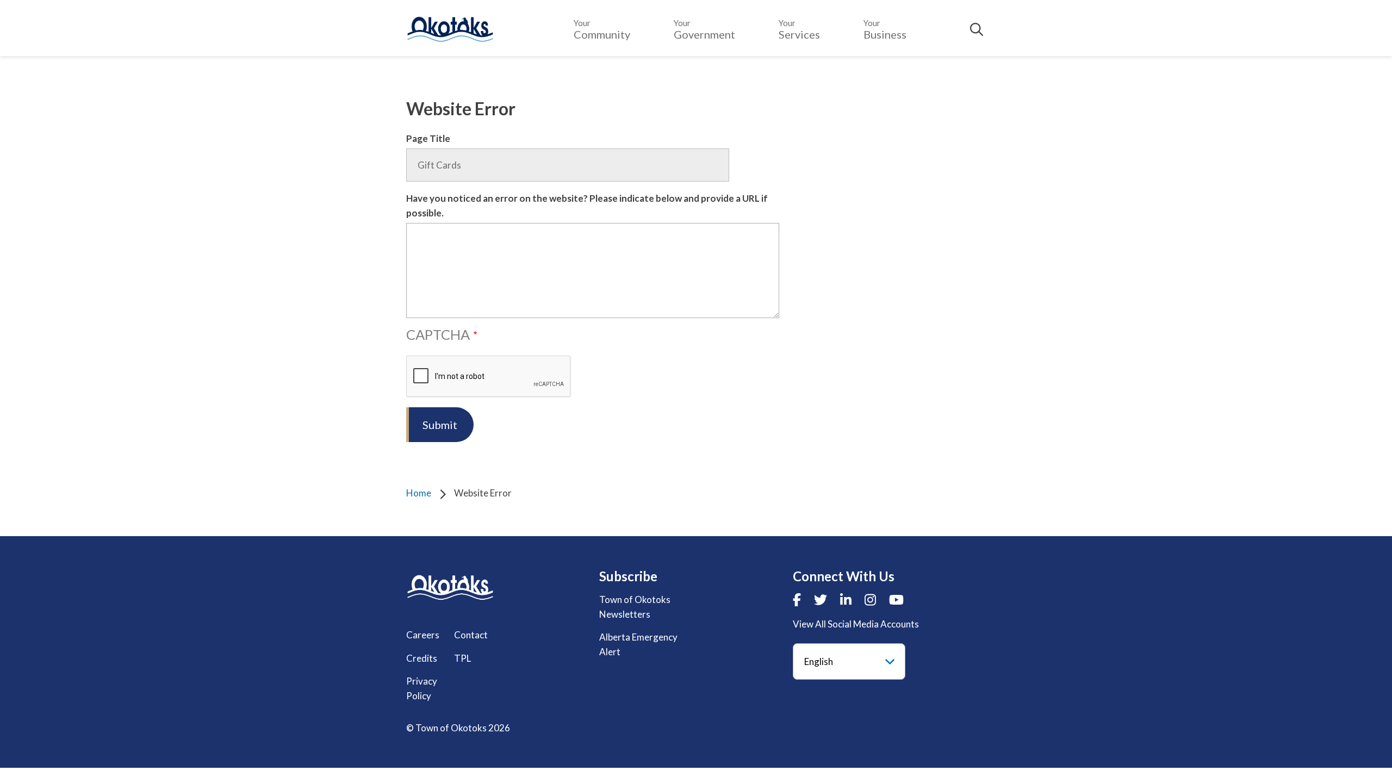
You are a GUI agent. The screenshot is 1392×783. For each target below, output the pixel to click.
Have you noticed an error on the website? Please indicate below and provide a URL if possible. (587, 205)
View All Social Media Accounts (856, 624)
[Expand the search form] (976, 29)
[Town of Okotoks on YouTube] (896, 599)
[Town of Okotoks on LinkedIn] (846, 599)
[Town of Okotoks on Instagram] (870, 599)
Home (418, 493)
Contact (471, 635)
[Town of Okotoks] (450, 587)
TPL (462, 658)
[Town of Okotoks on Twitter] (820, 599)
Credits (421, 658)
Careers (422, 635)
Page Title (428, 138)
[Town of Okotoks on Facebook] (797, 599)
